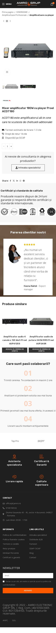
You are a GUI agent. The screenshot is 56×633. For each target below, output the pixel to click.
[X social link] (13, 181)
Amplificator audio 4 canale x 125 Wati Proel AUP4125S (14, 340)
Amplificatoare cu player (41, 15)
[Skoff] (41, 441)
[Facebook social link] (10, 181)
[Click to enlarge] (7, 72)
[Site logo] (28, 4)
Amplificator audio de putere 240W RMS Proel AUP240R (41, 340)
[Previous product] (3, 21)
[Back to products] (7, 21)
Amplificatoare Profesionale (14, 15)
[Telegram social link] (24, 181)
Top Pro (15, 441)
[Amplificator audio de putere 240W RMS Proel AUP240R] (41, 321)
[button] (14, 350)
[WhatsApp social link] (20, 181)
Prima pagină (7, 12)
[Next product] (10, 21)
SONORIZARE (22, 12)
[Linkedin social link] (17, 181)
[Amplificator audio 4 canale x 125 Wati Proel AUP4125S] (14, 321)
